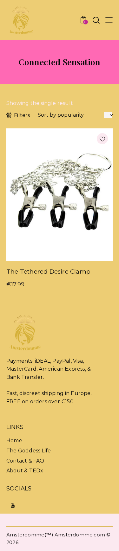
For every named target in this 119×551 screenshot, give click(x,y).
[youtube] (12, 505)
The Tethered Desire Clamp (48, 271)
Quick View (33, 256)
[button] (109, 20)
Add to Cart (86, 256)
